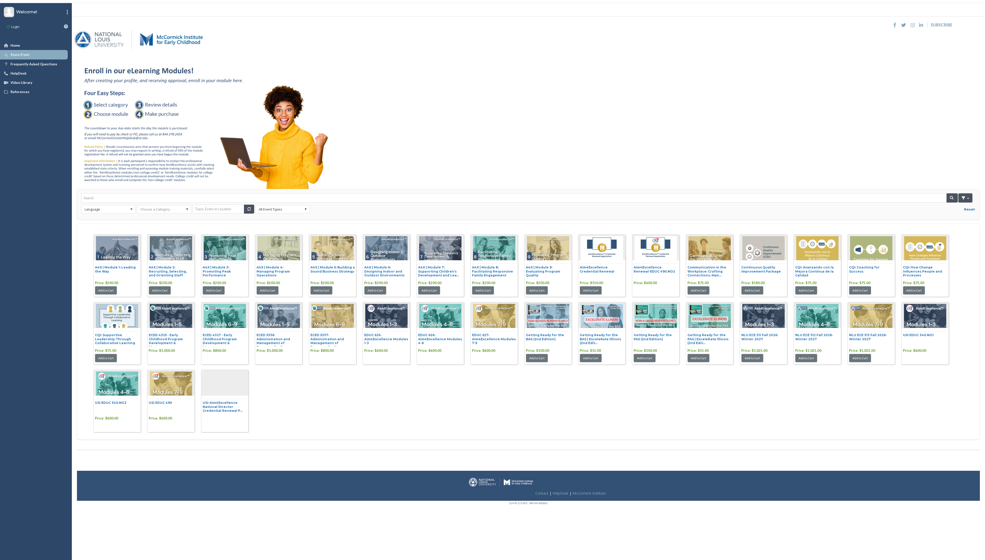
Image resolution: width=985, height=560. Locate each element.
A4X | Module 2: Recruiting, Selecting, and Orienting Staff (168, 271)
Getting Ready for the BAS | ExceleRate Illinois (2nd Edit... (600, 339)
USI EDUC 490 (160, 403)
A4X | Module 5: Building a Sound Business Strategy (332, 269)
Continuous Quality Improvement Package (761, 269)
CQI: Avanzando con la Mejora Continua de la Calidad (814, 271)
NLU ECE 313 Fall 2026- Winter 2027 (868, 337)
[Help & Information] (66, 26)
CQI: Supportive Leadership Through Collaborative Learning (115, 339)
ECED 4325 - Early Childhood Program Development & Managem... (166, 339)
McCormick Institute (589, 493)
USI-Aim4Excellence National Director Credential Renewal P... (223, 407)
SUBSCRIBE (941, 25)
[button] (952, 198)
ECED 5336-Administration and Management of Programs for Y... (273, 339)
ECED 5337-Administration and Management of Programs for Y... (327, 339)
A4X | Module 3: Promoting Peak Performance (217, 271)
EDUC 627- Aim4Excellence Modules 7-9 (494, 339)
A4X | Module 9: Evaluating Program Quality (543, 271)
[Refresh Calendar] (249, 209)
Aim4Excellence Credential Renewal (597, 269)
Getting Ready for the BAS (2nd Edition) (545, 337)
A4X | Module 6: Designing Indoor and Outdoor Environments (384, 271)
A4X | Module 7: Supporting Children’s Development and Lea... (438, 271)
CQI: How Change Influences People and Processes (922, 271)
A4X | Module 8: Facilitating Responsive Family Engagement (492, 271)
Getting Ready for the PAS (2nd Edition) (653, 337)
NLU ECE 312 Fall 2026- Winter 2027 (814, 337)
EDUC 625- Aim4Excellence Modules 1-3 (386, 339)
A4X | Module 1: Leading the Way (115, 269)
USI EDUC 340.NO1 (918, 335)
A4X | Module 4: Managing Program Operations (273, 271)
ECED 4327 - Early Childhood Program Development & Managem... (220, 339)
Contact (541, 493)
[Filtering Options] (965, 198)
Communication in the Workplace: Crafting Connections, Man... (706, 271)
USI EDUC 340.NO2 (110, 403)
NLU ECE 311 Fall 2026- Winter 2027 (760, 337)
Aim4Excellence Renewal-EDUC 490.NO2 (654, 269)
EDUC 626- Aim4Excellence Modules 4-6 (440, 339)
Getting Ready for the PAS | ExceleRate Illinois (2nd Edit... (707, 339)
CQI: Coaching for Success (864, 269)
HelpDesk (560, 493)
